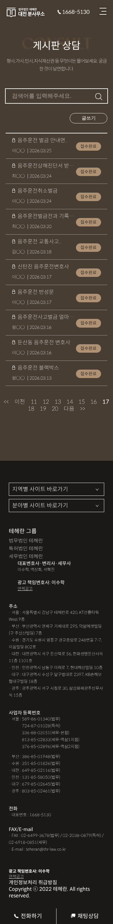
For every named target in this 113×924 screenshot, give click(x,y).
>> (82, 408)
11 (34, 401)
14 (70, 401)
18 (31, 408)
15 (81, 401)
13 (58, 401)
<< (6, 401)
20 (55, 408)
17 (105, 401)
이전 (19, 401)
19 (43, 408)
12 (46, 401)
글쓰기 (89, 118)
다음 (69, 408)
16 (93, 401)
